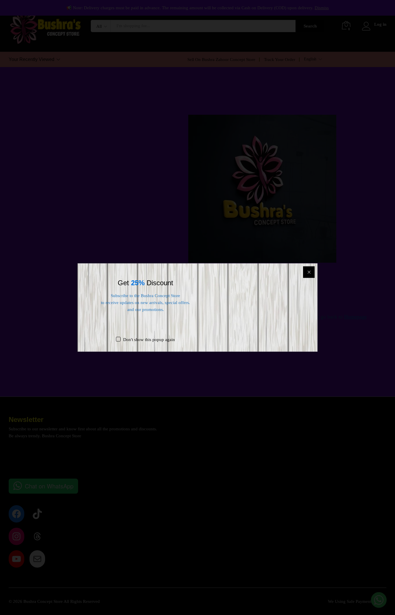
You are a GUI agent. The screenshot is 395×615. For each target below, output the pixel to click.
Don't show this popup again (149, 339)
